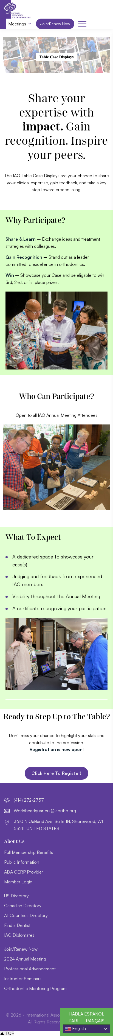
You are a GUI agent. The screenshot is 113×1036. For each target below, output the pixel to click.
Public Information (21, 862)
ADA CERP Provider (23, 872)
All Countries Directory (26, 915)
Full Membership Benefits (28, 852)
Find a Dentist (17, 925)
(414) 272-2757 (29, 800)
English (78, 1028)
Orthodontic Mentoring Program (35, 988)
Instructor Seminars (22, 978)
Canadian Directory (22, 905)
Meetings (17, 24)
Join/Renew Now (55, 23)
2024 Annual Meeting (25, 959)
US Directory (16, 895)
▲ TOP (7, 1033)
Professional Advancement (30, 968)
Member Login (18, 881)
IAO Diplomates (19, 935)
